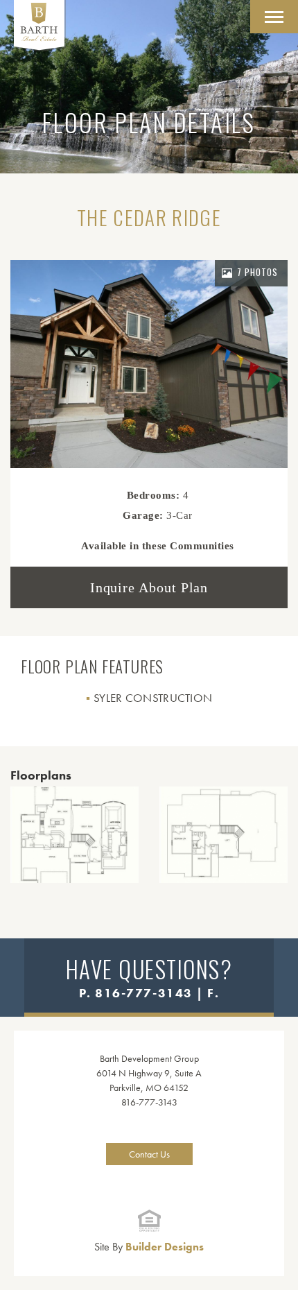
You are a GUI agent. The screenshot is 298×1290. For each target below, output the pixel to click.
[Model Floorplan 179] (223, 834)
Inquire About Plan (149, 587)
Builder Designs (149, 1246)
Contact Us (149, 1154)
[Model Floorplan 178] (74, 834)
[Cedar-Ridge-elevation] (149, 364)
